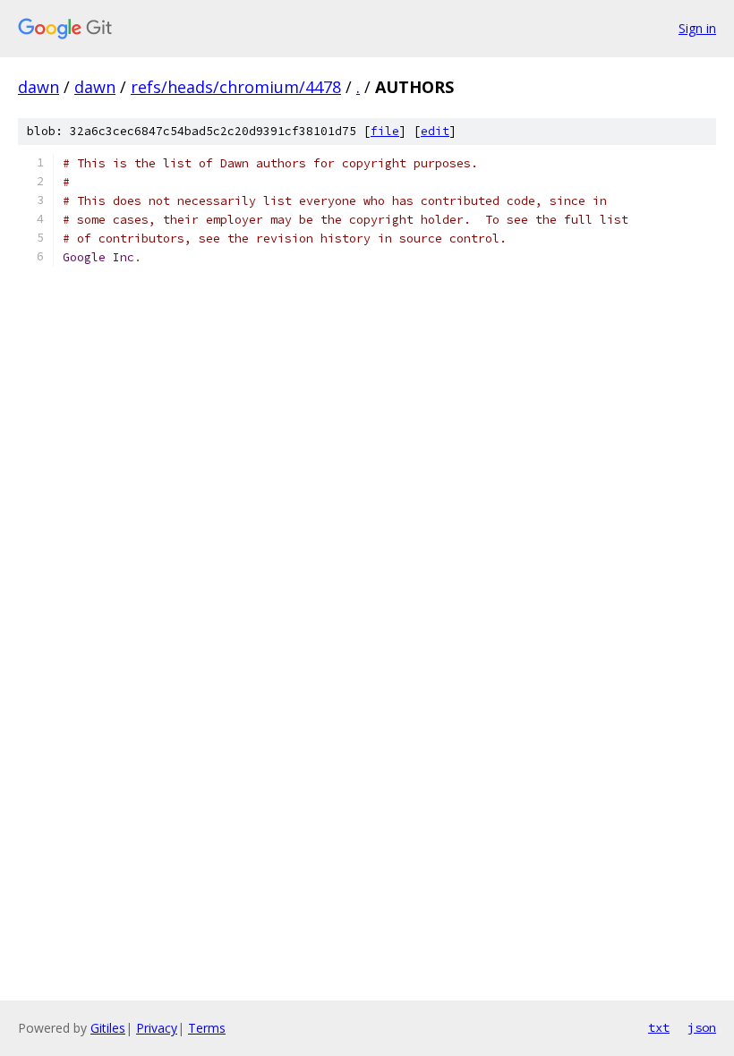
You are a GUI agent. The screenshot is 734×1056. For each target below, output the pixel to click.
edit (435, 131)
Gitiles (107, 1027)
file (385, 131)
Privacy (156, 1027)
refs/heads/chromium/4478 (236, 87)
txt (659, 1027)
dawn (38, 87)
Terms (207, 1027)
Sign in (697, 28)
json (701, 1027)
